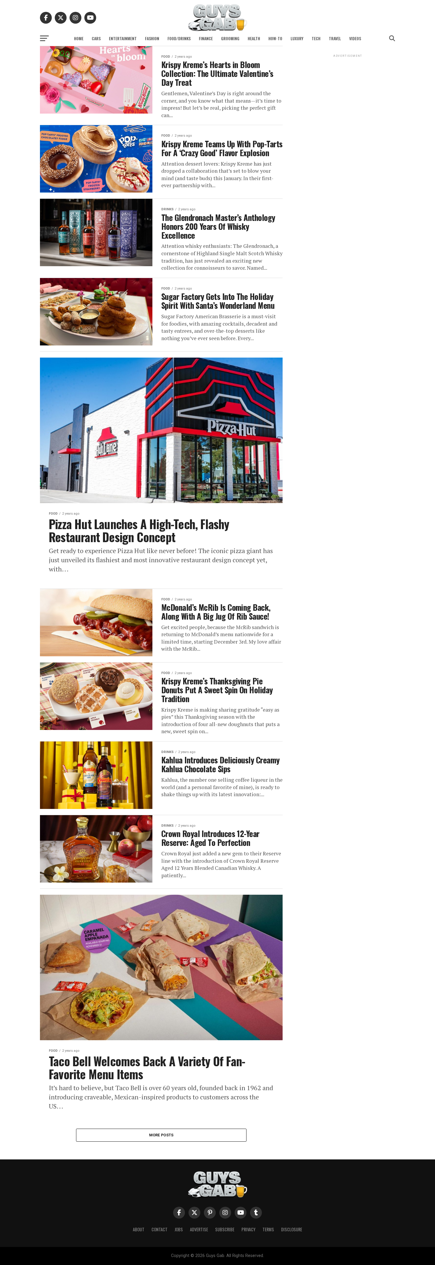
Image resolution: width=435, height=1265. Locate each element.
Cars (96, 38)
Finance (206, 38)
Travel (335, 38)
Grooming (230, 38)
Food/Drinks (179, 38)
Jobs (179, 1229)
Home (78, 38)
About (138, 1229)
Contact (159, 1229)
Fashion (152, 38)
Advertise (199, 1229)
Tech (316, 38)
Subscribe (224, 1229)
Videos (355, 38)
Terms (268, 1229)
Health (254, 38)
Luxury (297, 38)
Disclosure (291, 1229)
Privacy (248, 1229)
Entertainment (123, 38)
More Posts (161, 1135)
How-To (275, 38)
